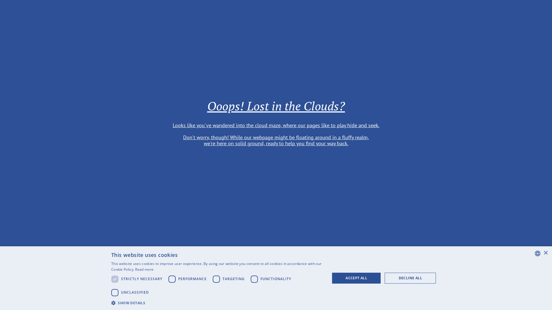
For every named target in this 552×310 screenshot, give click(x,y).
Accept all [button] (356, 278)
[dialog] (276, 278)
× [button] (545, 253)
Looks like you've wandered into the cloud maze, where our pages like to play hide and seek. (276, 125)
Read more (144, 269)
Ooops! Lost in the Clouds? (276, 106)
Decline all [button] (410, 278)
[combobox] (537, 253)
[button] (217, 302)
